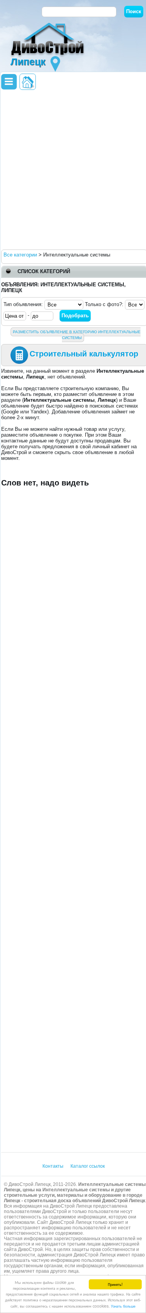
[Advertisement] (73, 169)
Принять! (115, 1284)
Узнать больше (123, 1306)
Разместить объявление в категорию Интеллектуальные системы (77, 335)
